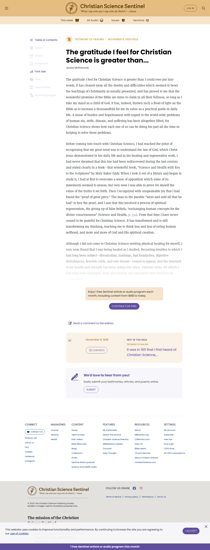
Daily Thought (109, 453)
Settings (170, 424)
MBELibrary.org (142, 435)
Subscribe (168, 435)
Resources (142, 424)
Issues (74, 430)
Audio (74, 458)
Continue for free (124, 306)
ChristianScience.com (145, 462)
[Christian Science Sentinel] (105, 8)
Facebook (29, 456)
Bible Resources (79, 444)
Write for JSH (31, 438)
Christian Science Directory (116, 439)
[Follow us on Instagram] (141, 488)
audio (84, 467)
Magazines (58, 424)
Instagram (30, 461)
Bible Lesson (140, 449)
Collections (77, 453)
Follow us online (118, 488)
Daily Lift (139, 444)
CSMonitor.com (142, 439)
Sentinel (55, 435)
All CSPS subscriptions (174, 453)
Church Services (142, 453)
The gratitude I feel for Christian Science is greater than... (119, 56)
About (138, 430)
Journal (54, 430)
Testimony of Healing (89, 39)
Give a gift (169, 444)
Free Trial (168, 439)
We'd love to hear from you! (107, 375)
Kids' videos (77, 439)
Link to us (29, 443)
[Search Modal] (203, 8)
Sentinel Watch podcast (83, 462)
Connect (31, 424)
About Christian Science (146, 458)
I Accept (191, 531)
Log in (190, 8)
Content (78, 424)
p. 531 (132, 215)
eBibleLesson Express (113, 444)
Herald (54, 439)
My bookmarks (110, 430)
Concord (107, 449)
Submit (91, 389)
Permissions (147, 496)
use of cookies (19, 533)
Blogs (74, 449)
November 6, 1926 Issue (123, 39)
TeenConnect (78, 435)
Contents (99, 350)
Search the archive (112, 435)
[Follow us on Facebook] (134, 488)
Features (109, 424)
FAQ (27, 447)
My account (169, 430)
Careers (28, 452)
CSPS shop (169, 449)
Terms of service (113, 496)
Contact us (37, 431)
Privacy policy (131, 496)
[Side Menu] (6, 8)
